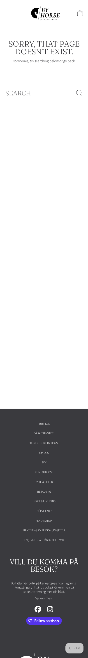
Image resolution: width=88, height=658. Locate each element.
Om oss (44, 453)
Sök (44, 462)
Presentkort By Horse (44, 443)
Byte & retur (44, 482)
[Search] (79, 93)
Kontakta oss (44, 472)
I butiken (44, 424)
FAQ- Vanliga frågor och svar (44, 540)
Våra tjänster (44, 433)
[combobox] (44, 93)
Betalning (44, 492)
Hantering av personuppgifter (44, 530)
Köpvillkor (44, 511)
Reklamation (44, 521)
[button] (8, 13)
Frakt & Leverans (44, 501)
